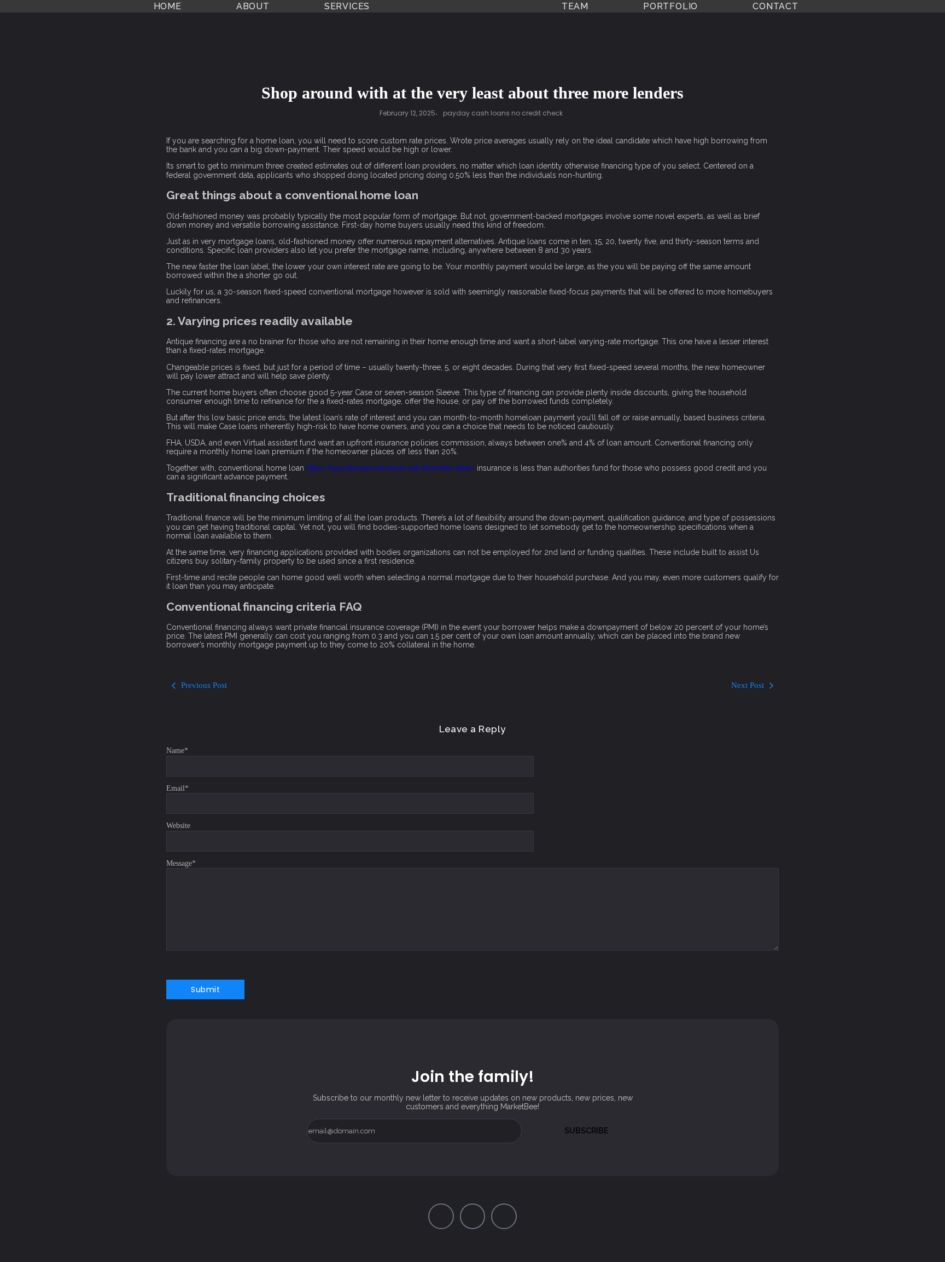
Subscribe (586, 1130)
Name (177, 750)
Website (178, 825)
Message (181, 863)
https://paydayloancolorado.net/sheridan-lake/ (390, 468)
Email (177, 788)
